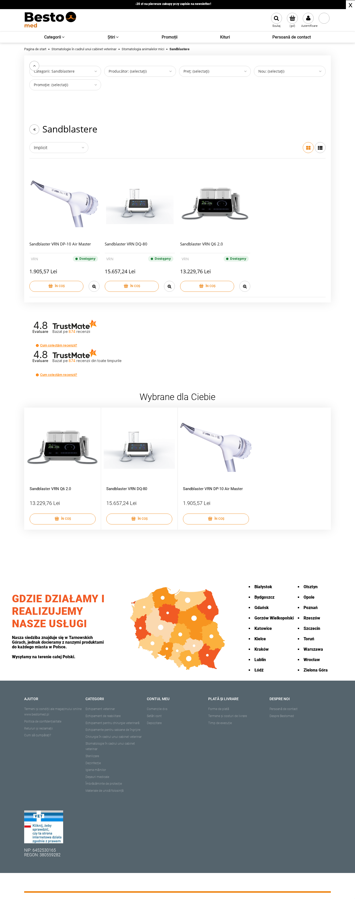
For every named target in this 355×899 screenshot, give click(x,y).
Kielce (260, 638)
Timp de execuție (220, 723)
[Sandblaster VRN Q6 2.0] (215, 204)
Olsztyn (311, 586)
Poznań (311, 607)
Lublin (260, 659)
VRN (34, 258)
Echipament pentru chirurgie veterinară (112, 723)
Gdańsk (261, 607)
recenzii (95, 360)
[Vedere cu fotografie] (308, 147)
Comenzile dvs (157, 709)
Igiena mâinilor (96, 770)
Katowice (263, 628)
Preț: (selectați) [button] (196, 71)
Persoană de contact (283, 709)
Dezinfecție (93, 763)
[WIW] (43, 826)
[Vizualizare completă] (320, 147)
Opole (309, 597)
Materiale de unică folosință (104, 791)
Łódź (259, 670)
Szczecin (312, 628)
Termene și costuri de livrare (227, 716)
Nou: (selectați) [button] (271, 71)
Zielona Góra (316, 670)
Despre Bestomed (281, 716)
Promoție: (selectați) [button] (51, 84)
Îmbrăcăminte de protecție (104, 784)
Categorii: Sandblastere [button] (54, 71)
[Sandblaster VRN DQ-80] (140, 204)
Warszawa (313, 649)
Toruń (309, 638)
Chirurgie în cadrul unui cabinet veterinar (114, 737)
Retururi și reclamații (38, 728)
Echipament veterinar (100, 709)
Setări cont (154, 716)
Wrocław (312, 659)
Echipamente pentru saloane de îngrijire (113, 730)
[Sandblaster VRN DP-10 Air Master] (64, 204)
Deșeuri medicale (97, 777)
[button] (37, 345)
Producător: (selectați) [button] (128, 71)
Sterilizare (92, 756)
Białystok (263, 586)
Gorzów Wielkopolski (274, 618)
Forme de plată (218, 709)
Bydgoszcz (264, 597)
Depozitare (154, 723)
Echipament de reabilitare (103, 716)
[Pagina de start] (50, 20)
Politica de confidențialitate (42, 721)
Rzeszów (312, 618)
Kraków (261, 649)
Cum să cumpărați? (37, 735)
